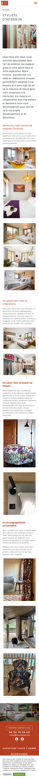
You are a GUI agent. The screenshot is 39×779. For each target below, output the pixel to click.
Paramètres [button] (7, 774)
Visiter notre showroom (19, 712)
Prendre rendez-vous (19, 728)
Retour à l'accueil (11, 9)
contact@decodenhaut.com (19, 735)
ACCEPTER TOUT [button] (19, 774)
